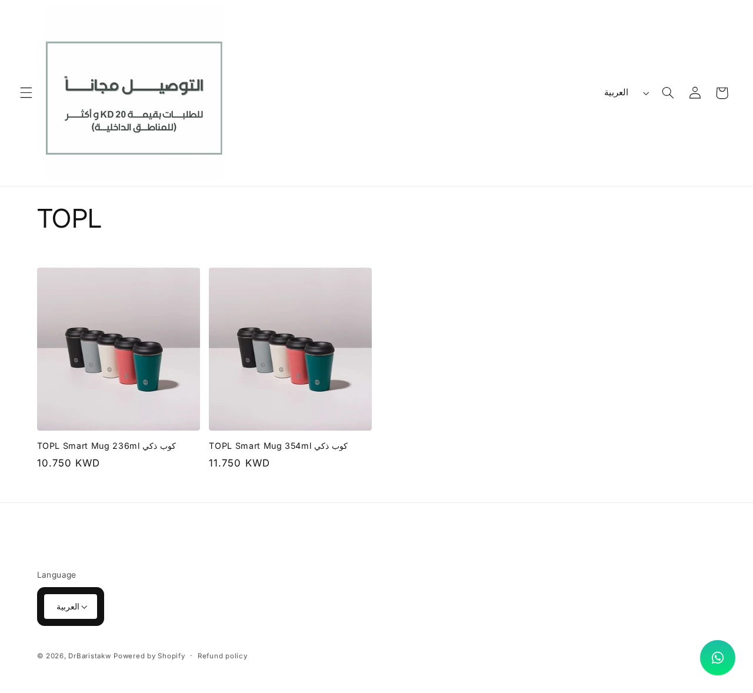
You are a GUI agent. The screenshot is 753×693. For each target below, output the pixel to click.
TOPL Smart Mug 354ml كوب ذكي (278, 446)
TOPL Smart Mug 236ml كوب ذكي (106, 446)
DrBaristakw (89, 656)
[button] (25, 92)
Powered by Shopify (149, 656)
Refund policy (223, 656)
